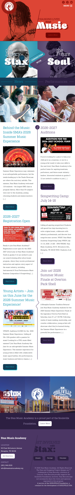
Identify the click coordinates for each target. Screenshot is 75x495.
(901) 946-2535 (6, 465)
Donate (37, 458)
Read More (10, 207)
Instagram (67, 2)
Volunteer (63, 458)
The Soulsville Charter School (62, 394)
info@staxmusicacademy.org (12, 468)
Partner (50, 458)
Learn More (53, 35)
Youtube (71, 2)
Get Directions (8, 456)
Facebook (63, 2)
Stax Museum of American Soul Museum (12, 394)
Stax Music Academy (37, 394)
